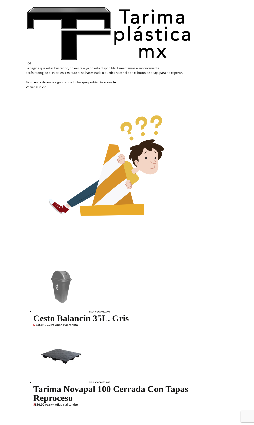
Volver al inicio (36, 87)
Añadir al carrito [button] (66, 325)
